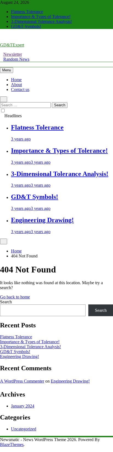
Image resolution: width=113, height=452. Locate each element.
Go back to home (15, 297)
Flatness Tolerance (27, 11)
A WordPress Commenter (22, 381)
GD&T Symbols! (26, 26)
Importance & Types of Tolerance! (40, 16)
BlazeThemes (12, 444)
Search (6, 302)
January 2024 (22, 406)
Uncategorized (23, 429)
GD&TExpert (12, 45)
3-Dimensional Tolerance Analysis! (41, 21)
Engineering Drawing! (42, 220)
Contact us (20, 89)
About (16, 84)
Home (16, 79)
